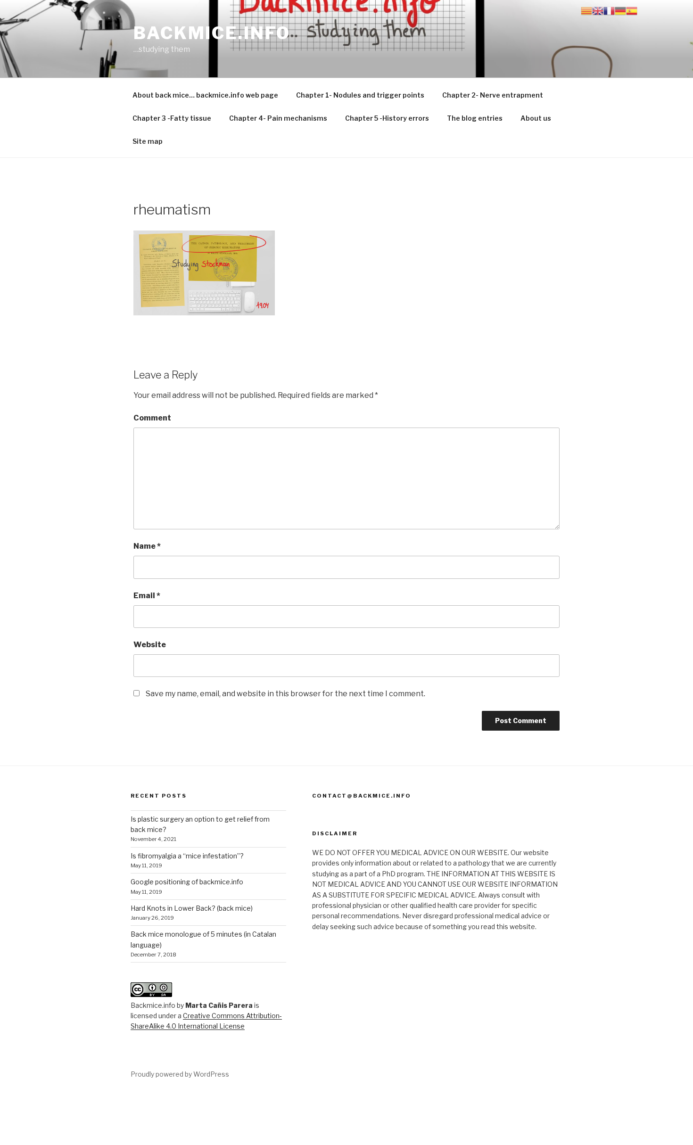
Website (149, 644)
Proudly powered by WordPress (180, 1074)
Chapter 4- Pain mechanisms (278, 118)
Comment (152, 417)
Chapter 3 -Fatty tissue (171, 118)
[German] (620, 10)
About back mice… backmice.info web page (205, 95)
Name (147, 546)
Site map (147, 141)
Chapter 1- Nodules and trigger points (360, 95)
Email (146, 595)
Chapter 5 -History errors (387, 118)
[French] (609, 10)
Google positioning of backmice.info (187, 882)
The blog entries (475, 118)
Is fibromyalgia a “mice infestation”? (187, 856)
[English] (597, 10)
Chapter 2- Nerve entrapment (492, 95)
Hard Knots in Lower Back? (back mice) (192, 908)
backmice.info (211, 33)
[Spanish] (631, 10)
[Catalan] (586, 10)
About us (535, 118)
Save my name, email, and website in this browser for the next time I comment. (285, 693)
